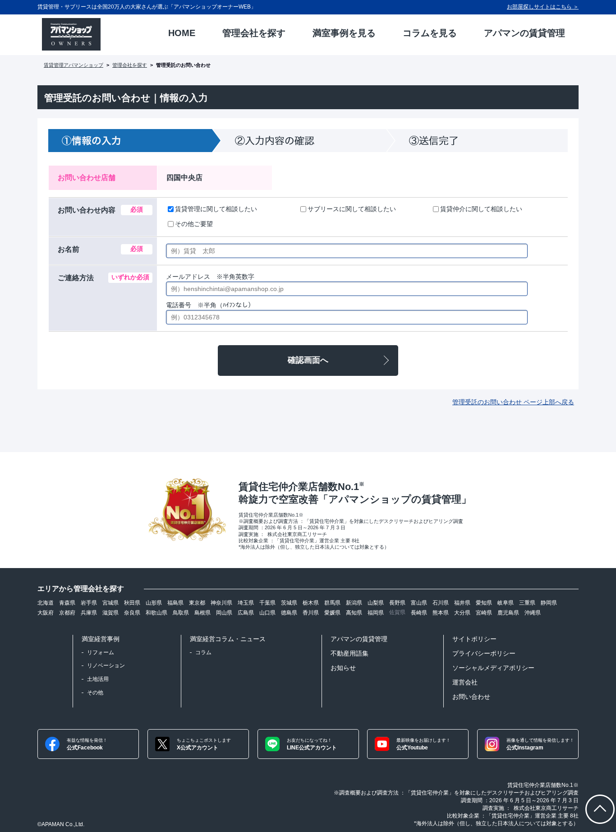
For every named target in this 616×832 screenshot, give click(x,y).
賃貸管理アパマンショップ (73, 65)
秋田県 (132, 603)
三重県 (527, 603)
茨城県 (289, 603)
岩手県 (89, 603)
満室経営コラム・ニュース (228, 638)
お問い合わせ (471, 696)
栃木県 (311, 603)
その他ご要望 (194, 223)
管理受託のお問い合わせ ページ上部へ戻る (513, 402)
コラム (203, 652)
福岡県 (376, 613)
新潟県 (354, 603)
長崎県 (419, 613)
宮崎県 (484, 613)
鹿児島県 (508, 613)
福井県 (462, 603)
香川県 (311, 613)
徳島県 (289, 613)
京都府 (67, 613)
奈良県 (132, 613)
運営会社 (465, 682)
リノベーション (106, 665)
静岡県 (549, 603)
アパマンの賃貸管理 (359, 638)
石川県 (440, 603)
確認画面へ (308, 360)
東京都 (197, 603)
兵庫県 (89, 613)
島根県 (202, 613)
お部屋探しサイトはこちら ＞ (543, 7)
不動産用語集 (349, 653)
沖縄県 (532, 613)
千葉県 (267, 603)
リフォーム (100, 652)
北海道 (45, 603)
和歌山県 (156, 613)
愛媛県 (332, 613)
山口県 (267, 613)
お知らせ (343, 667)
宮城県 (110, 603)
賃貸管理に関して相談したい (216, 209)
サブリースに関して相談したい (352, 209)
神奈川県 (221, 603)
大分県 (462, 613)
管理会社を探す (129, 65)
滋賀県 (110, 613)
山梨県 (376, 603)
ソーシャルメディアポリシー (493, 667)
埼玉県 (246, 603)
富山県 (419, 603)
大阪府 (45, 613)
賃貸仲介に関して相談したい (481, 209)
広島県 (246, 613)
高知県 (354, 613)
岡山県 (224, 613)
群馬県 (332, 603)
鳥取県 (181, 613)
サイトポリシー (474, 638)
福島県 (175, 603)
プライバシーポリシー (483, 653)
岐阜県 (505, 603)
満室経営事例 (101, 638)
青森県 (67, 603)
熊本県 (440, 613)
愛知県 (484, 603)
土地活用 (98, 679)
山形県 (154, 603)
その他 (95, 692)
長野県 (397, 603)
